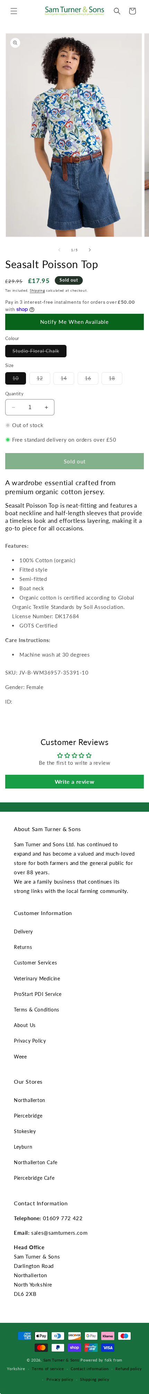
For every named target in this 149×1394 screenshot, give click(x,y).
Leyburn (23, 1147)
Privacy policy (59, 1379)
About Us (25, 1025)
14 (67, 380)
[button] (13, 11)
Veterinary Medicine (37, 978)
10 (19, 380)
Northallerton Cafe (36, 1162)
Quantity (14, 393)
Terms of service (48, 1368)
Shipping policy (94, 1379)
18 (115, 380)
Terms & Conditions (36, 1009)
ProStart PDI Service (38, 994)
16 (91, 380)
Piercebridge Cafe (34, 1178)
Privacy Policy (30, 1041)
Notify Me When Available (74, 322)
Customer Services (35, 963)
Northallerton (29, 1100)
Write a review (74, 781)
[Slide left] (59, 249)
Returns (23, 947)
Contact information (89, 1368)
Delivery (23, 931)
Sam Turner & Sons (61, 1360)
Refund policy (128, 1368)
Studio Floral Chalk (39, 352)
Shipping (37, 290)
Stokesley (25, 1131)
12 (43, 380)
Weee (20, 1056)
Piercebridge (28, 1116)
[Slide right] (89, 249)
